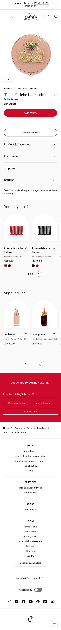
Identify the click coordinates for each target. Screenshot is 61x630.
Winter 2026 (41, 3)
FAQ (30, 470)
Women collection (17, 403)
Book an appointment (30, 487)
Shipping (9, 168)
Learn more (11, 156)
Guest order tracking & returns (30, 461)
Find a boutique (30, 466)
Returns (9, 180)
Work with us (30, 509)
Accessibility (25, 589)
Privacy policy (31, 536)
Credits (30, 556)
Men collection (43, 403)
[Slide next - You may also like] (38, 274)
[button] (54, 623)
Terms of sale (30, 526)
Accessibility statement (30, 541)
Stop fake (31, 551)
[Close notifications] (55, 5)
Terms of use (30, 531)
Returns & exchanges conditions (30, 456)
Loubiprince (39, 334)
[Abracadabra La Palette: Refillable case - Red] (16, 227)
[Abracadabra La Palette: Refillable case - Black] (44, 227)
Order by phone (30, 132)
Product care (30, 492)
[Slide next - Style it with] (41, 363)
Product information (17, 144)
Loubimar (9, 334)
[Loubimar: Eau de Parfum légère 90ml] (16, 314)
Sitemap (30, 546)
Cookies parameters (30, 563)
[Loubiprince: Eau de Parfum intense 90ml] (44, 314)
